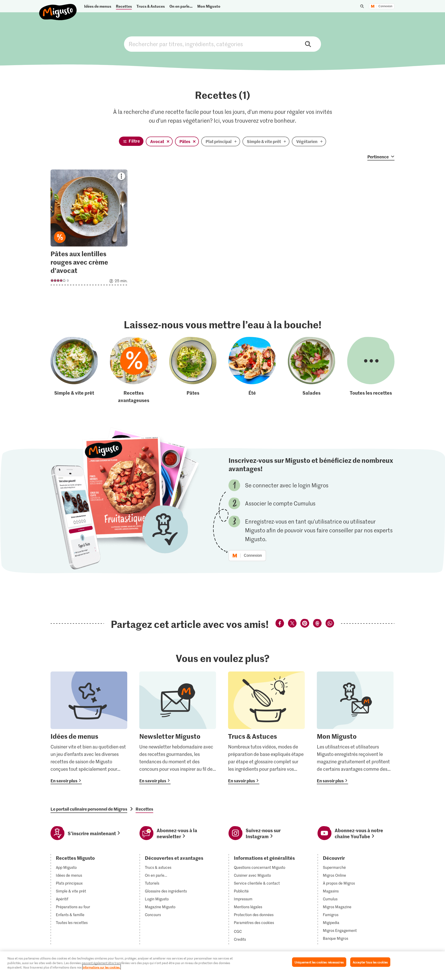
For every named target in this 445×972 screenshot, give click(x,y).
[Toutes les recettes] (370, 370)
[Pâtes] (192, 370)
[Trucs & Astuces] (266, 727)
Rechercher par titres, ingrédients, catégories (222, 44)
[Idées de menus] (89, 727)
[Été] (252, 370)
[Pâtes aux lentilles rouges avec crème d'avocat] (89, 228)
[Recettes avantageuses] (133, 370)
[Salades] (311, 370)
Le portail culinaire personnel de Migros (89, 809)
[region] (222, 961)
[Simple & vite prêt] (74, 370)
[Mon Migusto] (355, 727)
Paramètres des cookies (254, 922)
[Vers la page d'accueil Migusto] (58, 8)
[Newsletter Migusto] (177, 727)
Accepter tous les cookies (370, 962)
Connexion (385, 6)
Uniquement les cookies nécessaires (319, 962)
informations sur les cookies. (101, 967)
